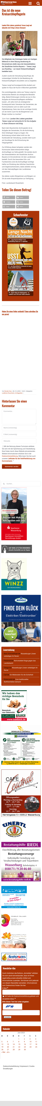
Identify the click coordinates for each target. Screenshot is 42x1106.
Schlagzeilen (18, 393)
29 (19, 1050)
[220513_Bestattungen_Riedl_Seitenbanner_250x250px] (21, 843)
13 (8, 1044)
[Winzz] (14, 559)
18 (36, 1044)
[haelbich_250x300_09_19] (14, 691)
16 (25, 1044)
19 (2, 1047)
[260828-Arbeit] (20, 272)
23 (25, 1047)
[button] (8, 197)
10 (30, 1042)
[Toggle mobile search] (38, 3)
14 (14, 1044)
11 (36, 1042)
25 (36, 1047)
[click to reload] (12, 1006)
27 (8, 1050)
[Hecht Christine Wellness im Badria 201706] (14, 933)
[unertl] (14, 822)
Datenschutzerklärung (22, 996)
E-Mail (5, 988)
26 (2, 1050)
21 (14, 1047)
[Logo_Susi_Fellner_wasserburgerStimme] (14, 887)
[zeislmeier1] (14, 954)
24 (30, 1047)
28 (14, 1050)
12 (2, 1044)
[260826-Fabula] (20, 219)
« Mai (3, 1052)
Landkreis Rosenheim (8, 393)
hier (24, 985)
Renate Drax (8, 391)
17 (30, 1044)
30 (25, 1050)
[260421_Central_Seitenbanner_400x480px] (21, 771)
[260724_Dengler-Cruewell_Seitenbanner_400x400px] (21, 727)
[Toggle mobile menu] (30, 3)
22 (19, 1047)
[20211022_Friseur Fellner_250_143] (14, 914)
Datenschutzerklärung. (10, 456)
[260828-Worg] (20, 245)
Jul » (8, 1052)
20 (8, 1047)
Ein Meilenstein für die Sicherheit (21, 675)
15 (19, 1044)
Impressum (24, 1066)
